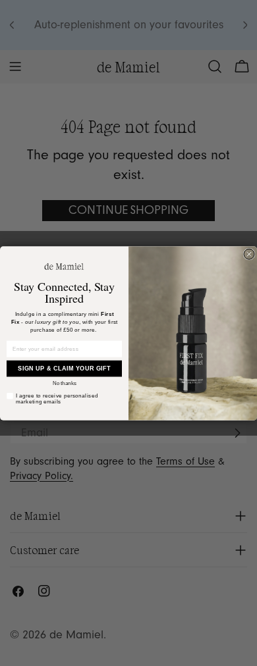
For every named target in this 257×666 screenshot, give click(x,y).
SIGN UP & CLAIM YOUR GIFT (64, 368)
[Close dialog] (249, 254)
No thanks (64, 383)
